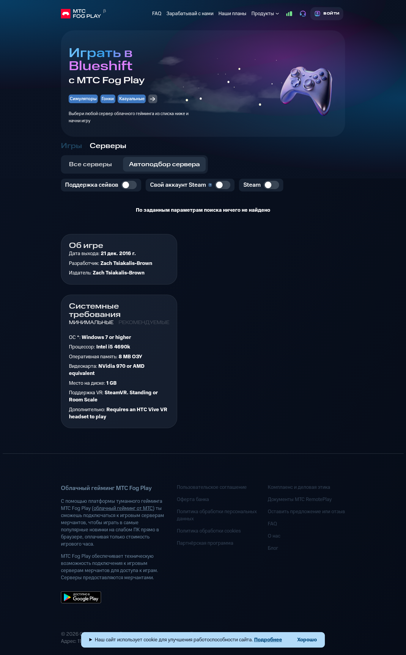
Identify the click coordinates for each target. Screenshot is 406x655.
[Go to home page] (105, 14)
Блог (273, 548)
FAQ (156, 13)
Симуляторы (83, 99)
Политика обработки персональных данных (217, 515)
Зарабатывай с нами (189, 13)
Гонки (108, 99)
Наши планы (232, 13)
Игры (71, 146)
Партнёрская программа (205, 543)
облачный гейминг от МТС (123, 508)
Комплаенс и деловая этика (299, 487)
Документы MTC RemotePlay (300, 499)
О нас (274, 536)
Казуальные (131, 99)
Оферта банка (193, 499)
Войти (331, 13)
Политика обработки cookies (209, 531)
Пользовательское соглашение (212, 487)
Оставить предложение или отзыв (306, 511)
